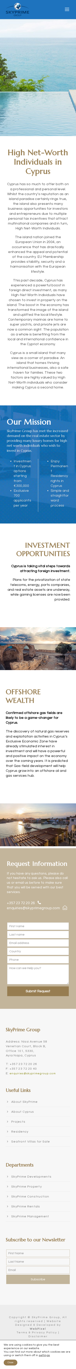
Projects (18, 1121)
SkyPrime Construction (30, 1196)
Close (10, 1362)
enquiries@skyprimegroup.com (33, 908)
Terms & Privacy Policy (37, 1332)
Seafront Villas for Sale (30, 1141)
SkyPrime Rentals (25, 1206)
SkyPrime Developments (31, 1176)
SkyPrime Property (26, 1186)
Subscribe (38, 1279)
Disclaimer (38, 1336)
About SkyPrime (24, 1101)
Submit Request (38, 991)
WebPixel (38, 1328)
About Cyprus (22, 1111)
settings (44, 1355)
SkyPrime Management (30, 1216)
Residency (20, 1131)
